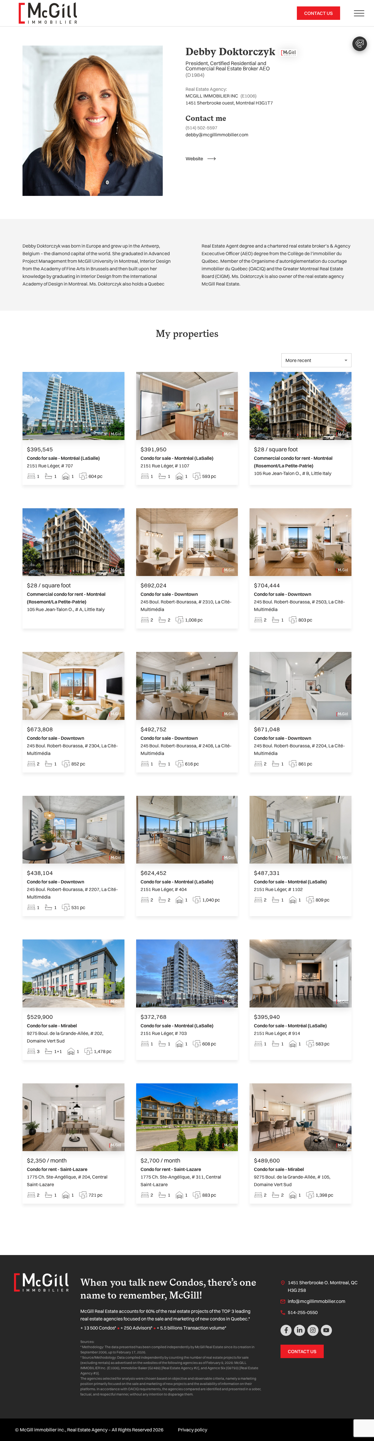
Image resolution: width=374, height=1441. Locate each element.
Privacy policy (192, 1430)
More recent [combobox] (298, 360)
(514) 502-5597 (201, 127)
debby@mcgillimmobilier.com (217, 135)
